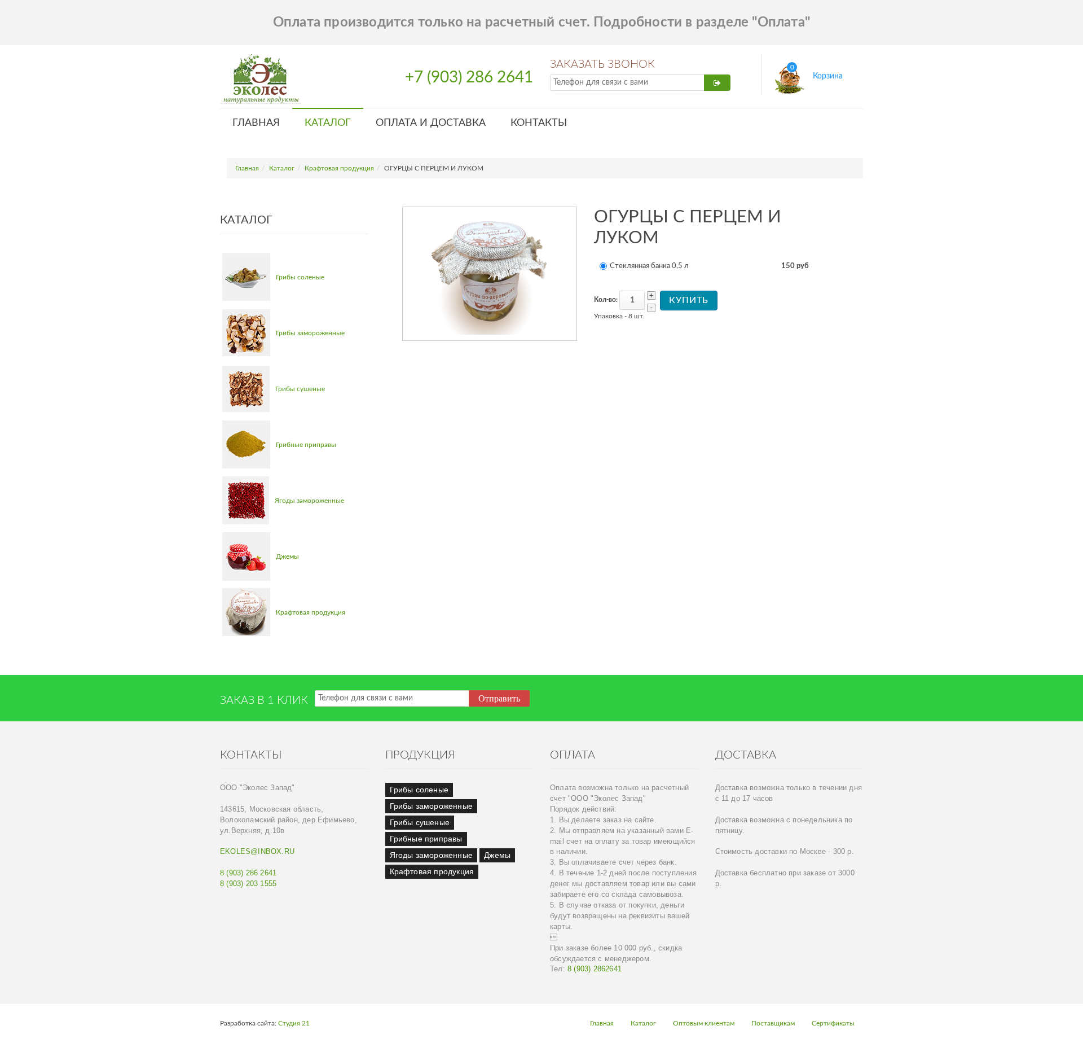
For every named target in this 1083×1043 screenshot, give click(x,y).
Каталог (328, 123)
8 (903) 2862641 (594, 969)
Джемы (287, 556)
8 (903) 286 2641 (248, 873)
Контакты (538, 123)
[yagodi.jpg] (245, 500)
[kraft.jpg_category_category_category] (246, 612)
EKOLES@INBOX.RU (257, 852)
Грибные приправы (306, 444)
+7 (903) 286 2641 (469, 77)
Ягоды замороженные (309, 500)
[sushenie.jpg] (246, 389)
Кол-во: (606, 299)
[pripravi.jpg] (246, 444)
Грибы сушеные (300, 388)
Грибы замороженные (310, 333)
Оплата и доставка (431, 123)
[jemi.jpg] (246, 556)
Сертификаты (833, 1023)
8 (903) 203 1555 (248, 884)
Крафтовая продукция (339, 168)
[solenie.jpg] (246, 277)
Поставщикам (773, 1023)
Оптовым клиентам (703, 1023)
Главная (256, 123)
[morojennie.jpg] (246, 332)
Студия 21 (294, 1023)
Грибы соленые (300, 277)
